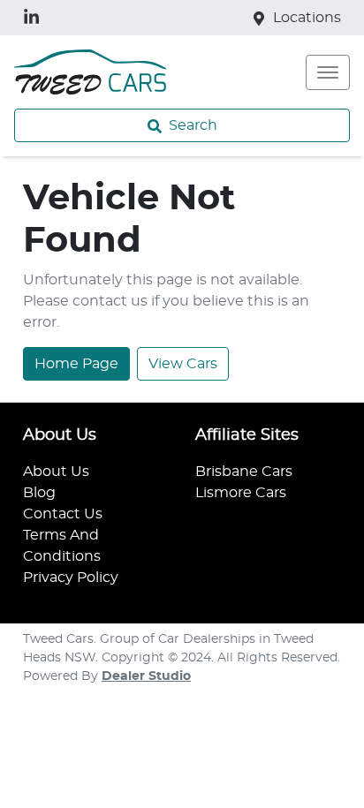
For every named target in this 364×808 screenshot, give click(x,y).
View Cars (182, 364)
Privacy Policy (70, 577)
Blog (39, 493)
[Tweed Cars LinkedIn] (35, 17)
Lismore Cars (240, 493)
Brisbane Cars (243, 471)
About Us (56, 471)
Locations (307, 18)
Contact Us (62, 514)
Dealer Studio (146, 676)
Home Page (76, 364)
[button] (328, 72)
